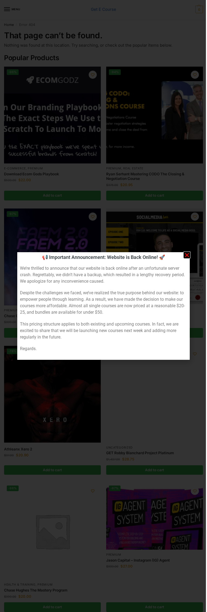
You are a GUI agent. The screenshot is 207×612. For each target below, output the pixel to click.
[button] (187, 255)
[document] (103, 306)
